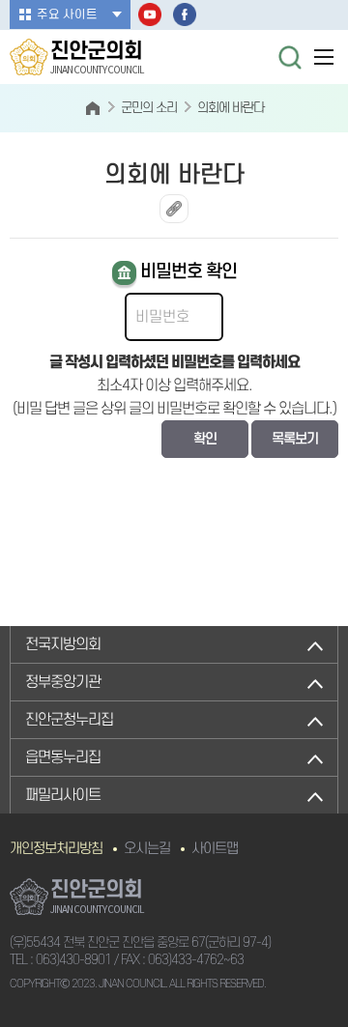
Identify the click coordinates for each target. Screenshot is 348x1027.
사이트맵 (214, 849)
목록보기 (295, 439)
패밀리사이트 (63, 795)
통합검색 (290, 57)
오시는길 (147, 849)
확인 (205, 439)
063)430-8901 (73, 960)
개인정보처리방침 (56, 849)
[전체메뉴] (323, 57)
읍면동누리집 (63, 757)
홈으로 (92, 108)
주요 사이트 (67, 14)
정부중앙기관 (63, 682)
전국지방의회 (63, 644)
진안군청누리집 (69, 719)
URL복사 (174, 208)
